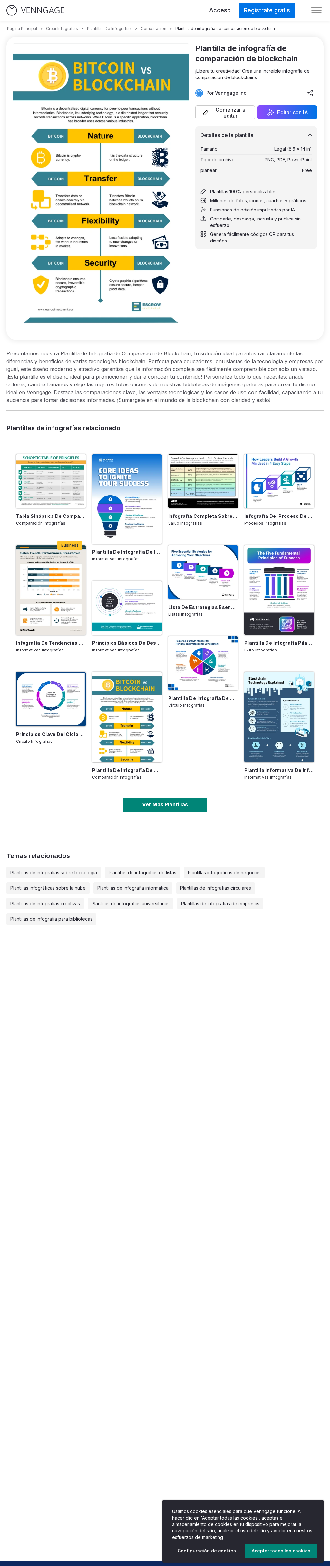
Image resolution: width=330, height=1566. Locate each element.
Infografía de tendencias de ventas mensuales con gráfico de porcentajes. (51, 643)
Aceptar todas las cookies (281, 1550)
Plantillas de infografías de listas (142, 872)
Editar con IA (292, 112)
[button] (225, 112)
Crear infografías (62, 28)
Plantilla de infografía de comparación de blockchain (127, 770)
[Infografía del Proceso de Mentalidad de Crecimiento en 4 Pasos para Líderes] (279, 481)
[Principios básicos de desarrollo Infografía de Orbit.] (127, 608)
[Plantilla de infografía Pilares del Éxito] (279, 590)
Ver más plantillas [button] (165, 804)
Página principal (22, 28)
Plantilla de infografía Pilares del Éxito (279, 643)
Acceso (220, 10)
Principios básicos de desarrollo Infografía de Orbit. (127, 643)
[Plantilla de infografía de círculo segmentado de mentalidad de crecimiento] (203, 663)
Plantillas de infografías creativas (45, 903)
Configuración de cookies (207, 1550)
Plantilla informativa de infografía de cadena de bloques (279, 770)
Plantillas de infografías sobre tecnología (53, 872)
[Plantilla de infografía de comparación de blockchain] (127, 717)
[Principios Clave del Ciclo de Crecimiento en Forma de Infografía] (51, 699)
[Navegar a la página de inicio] (35, 10)
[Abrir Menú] (316, 10)
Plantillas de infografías (109, 28)
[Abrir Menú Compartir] (310, 93)
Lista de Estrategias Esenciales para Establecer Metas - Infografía (203, 607)
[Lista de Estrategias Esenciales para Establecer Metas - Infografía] (203, 572)
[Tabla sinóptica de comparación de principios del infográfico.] (51, 481)
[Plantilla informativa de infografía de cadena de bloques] (279, 717)
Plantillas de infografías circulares (215, 888)
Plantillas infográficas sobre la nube (48, 888)
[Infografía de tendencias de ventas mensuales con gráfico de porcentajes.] (51, 590)
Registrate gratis (267, 10)
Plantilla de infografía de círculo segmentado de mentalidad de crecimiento (203, 698)
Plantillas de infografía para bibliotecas (51, 919)
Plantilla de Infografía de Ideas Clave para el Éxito (127, 552)
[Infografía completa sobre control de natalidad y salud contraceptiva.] (203, 481)
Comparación (153, 28)
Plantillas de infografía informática (133, 888)
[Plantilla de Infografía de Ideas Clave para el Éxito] (127, 499)
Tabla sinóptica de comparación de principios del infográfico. (51, 516)
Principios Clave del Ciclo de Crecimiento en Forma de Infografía (51, 734)
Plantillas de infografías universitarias (131, 903)
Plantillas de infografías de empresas (220, 903)
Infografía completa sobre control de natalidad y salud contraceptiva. (203, 516)
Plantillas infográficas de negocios (224, 872)
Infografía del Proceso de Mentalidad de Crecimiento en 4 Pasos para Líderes (279, 516)
